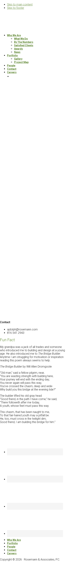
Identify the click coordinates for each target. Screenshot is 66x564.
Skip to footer (15, 8)
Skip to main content (20, 4)
